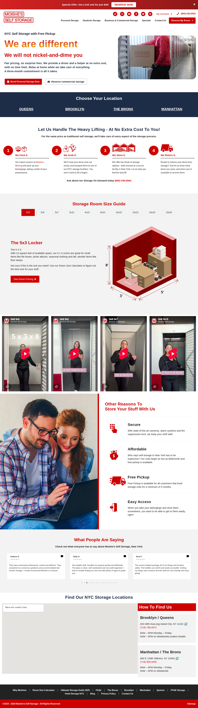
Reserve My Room (180, 20)
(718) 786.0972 (148, 627)
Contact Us (160, 20)
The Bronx (123, 109)
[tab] (28, 212)
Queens (26, 109)
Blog (92, 694)
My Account (162, 14)
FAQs (98, 690)
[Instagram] (122, 14)
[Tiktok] (115, 14)
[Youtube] (129, 14)
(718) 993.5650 (148, 662)
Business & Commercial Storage (121, 20)
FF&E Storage (178, 690)
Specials (146, 20)
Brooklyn (74, 109)
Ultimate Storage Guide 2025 (75, 690)
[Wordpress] (150, 14)
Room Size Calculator (44, 690)
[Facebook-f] (136, 14)
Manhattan (171, 109)
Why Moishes (20, 690)
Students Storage (92, 20)
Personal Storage (70, 20)
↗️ (185, 624)
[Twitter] (143, 14)
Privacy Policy (108, 694)
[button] (4, 566)
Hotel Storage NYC (74, 694)
